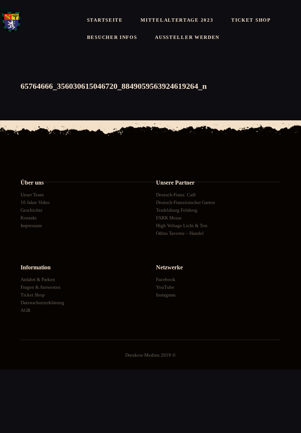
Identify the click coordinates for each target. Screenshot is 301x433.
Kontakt (29, 218)
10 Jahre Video (35, 202)
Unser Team (32, 194)
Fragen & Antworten (41, 287)
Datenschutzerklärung (42, 302)
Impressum (31, 225)
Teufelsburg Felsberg (176, 210)
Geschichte (32, 210)
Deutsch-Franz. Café (176, 194)
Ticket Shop (33, 295)
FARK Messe (169, 218)
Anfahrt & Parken (38, 279)
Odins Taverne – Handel (180, 233)
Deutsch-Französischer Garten (185, 202)
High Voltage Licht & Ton (181, 225)
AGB (25, 310)
